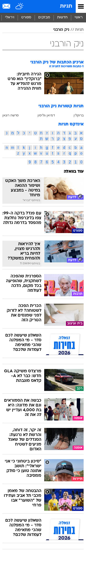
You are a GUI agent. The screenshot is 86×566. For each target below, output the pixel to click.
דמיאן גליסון (46, 115)
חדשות (62, 17)
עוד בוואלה (74, 172)
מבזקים (44, 17)
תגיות (66, 6)
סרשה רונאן (10, 115)
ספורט (26, 17)
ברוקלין (79, 115)
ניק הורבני (61, 30)
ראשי (79, 17)
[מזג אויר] (20, 6)
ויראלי (9, 17)
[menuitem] (62, 17)
